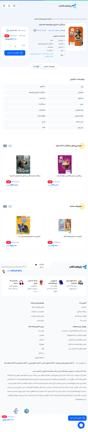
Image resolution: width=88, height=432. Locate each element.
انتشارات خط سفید (69, 19)
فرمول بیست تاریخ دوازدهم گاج (73, 236)
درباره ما (84, 307)
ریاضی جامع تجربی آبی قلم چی (77, 339)
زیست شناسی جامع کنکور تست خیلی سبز (74, 331)
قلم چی (41, 335)
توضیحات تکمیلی (49, 66)
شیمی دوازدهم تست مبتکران (77, 344)
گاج (43, 348)
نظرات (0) (36, 66)
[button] (10, 145)
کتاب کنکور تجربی (34, 363)
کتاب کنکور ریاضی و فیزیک (63, 363)
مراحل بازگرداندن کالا (38, 307)
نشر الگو (41, 353)
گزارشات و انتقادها (80, 316)
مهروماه (41, 344)
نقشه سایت (40, 320)
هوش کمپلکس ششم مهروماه (76, 335)
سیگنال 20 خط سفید (58, 19)
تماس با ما (83, 320)
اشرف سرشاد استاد (47, 54)
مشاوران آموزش (39, 357)
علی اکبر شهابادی (36, 54)
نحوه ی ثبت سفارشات (37, 311)
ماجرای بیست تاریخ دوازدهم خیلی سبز (29, 236)
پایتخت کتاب (83, 19)
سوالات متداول (81, 311)
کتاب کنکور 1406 (9, 363)
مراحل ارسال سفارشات (37, 316)
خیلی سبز (41, 331)
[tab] (49, 66)
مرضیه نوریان (49, 56)
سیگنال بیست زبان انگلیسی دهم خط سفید (69, 176)
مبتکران (41, 339)
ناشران (77, 19)
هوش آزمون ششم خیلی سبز (77, 348)
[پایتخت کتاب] (67, 6)
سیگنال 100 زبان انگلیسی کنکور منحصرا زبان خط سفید (25, 176)
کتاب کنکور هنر (21, 363)
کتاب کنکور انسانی (47, 363)
